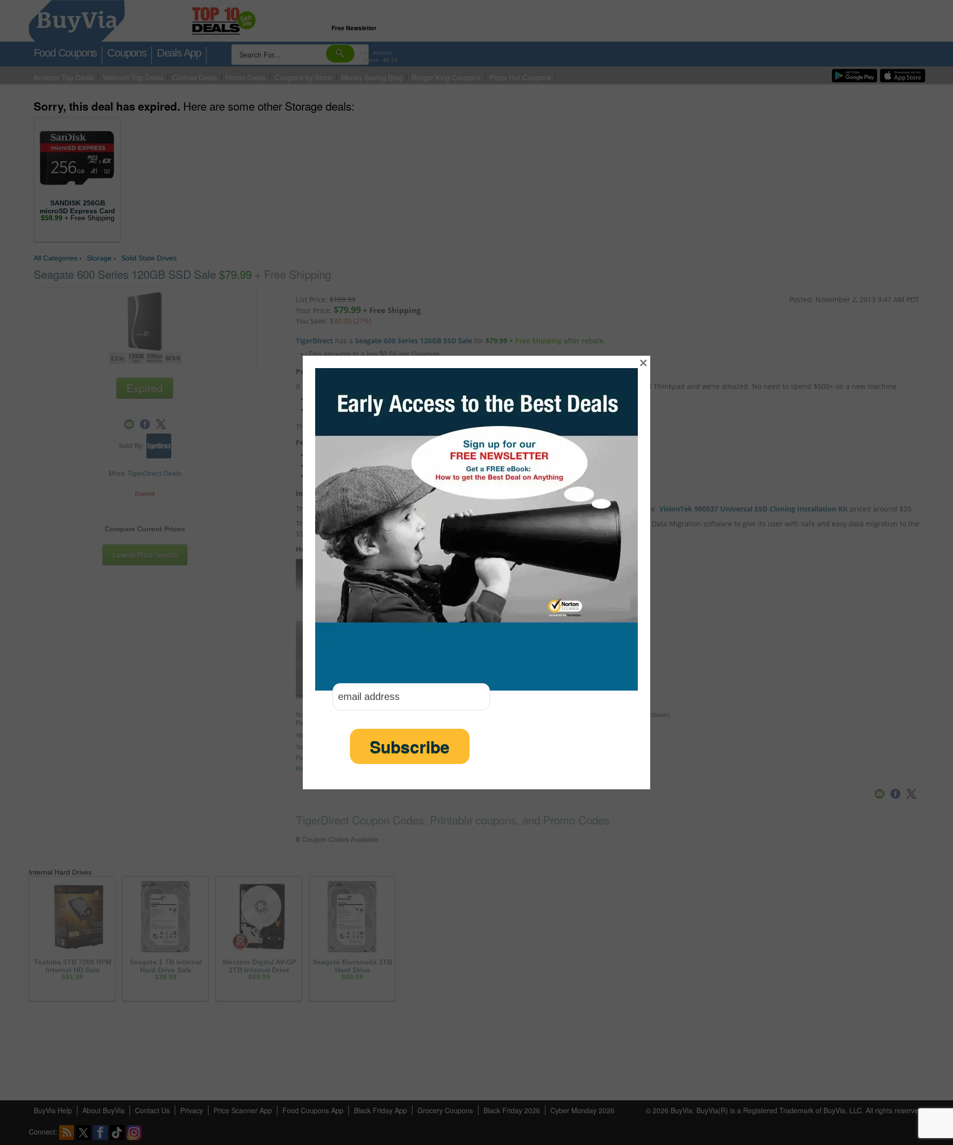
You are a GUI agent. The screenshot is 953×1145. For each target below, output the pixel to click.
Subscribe (410, 746)
